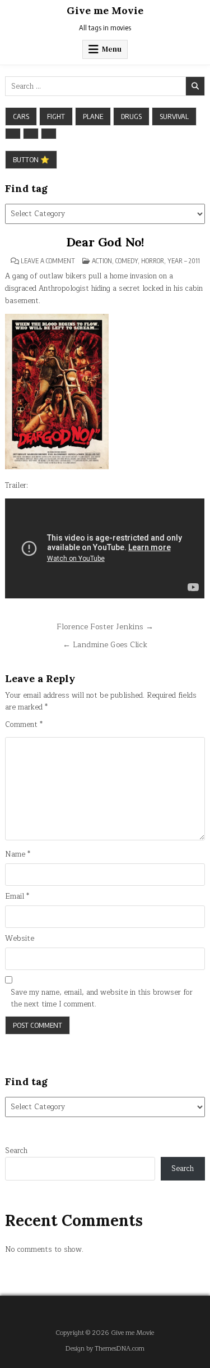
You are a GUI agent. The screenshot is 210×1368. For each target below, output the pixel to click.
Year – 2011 (183, 261)
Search (16, 1151)
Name (17, 855)
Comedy (126, 261)
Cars (21, 116)
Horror (152, 261)
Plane (93, 116)
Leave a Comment (48, 261)
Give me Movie (105, 10)
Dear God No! (105, 242)
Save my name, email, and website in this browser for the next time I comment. (102, 998)
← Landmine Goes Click (105, 644)
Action (102, 261)
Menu (112, 49)
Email (17, 897)
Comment (24, 725)
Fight (56, 116)
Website (19, 939)
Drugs (131, 116)
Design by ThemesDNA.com (105, 1348)
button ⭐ (31, 159)
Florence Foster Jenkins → (105, 626)
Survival (174, 116)
